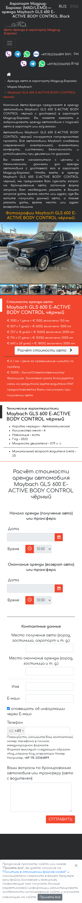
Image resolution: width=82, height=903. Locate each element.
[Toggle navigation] (9, 43)
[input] (31, 537)
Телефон (14, 723)
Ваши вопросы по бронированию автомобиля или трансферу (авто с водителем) (40, 773)
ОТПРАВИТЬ (60, 819)
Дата (13, 529)
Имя (15, 687)
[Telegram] (18, 53)
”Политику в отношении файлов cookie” (34, 871)
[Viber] (8, 53)
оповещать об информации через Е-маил (36, 711)
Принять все (50, 897)
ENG (74, 7)
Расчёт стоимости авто (42, 350)
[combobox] (16, 731)
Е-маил (13, 699)
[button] (21, 289)
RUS (62, 7)
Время (13, 549)
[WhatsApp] (27, 53)
